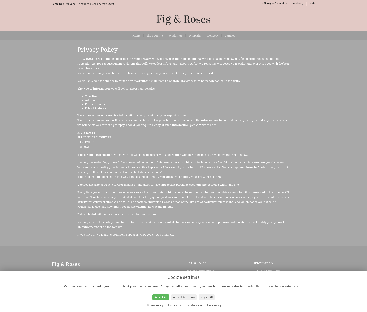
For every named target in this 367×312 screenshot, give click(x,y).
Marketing (215, 305)
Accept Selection (184, 297)
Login (312, 3)
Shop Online (154, 35)
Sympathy (194, 35)
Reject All (207, 297)
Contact (229, 35)
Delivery (212, 35)
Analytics (175, 305)
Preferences (194, 305)
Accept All (160, 297)
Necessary (156, 305)
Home (136, 35)
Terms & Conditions (267, 270)
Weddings (176, 35)
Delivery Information (274, 3)
